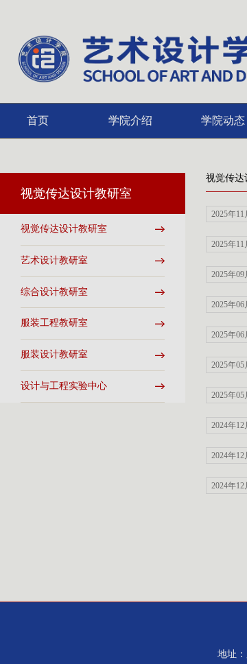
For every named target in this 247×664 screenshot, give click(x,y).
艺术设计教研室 (54, 260)
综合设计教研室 (54, 292)
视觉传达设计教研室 (64, 229)
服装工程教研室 (54, 323)
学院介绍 (130, 120)
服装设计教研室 (54, 354)
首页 (38, 120)
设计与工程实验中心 (64, 386)
